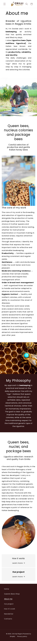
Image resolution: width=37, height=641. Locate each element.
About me (8, 599)
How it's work (9, 609)
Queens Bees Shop (12, 594)
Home (6, 589)
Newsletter (8, 614)
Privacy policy (22, 636)
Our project (8, 604)
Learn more (17, 563)
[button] (4, 4)
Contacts (8, 619)
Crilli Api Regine (17, 634)
